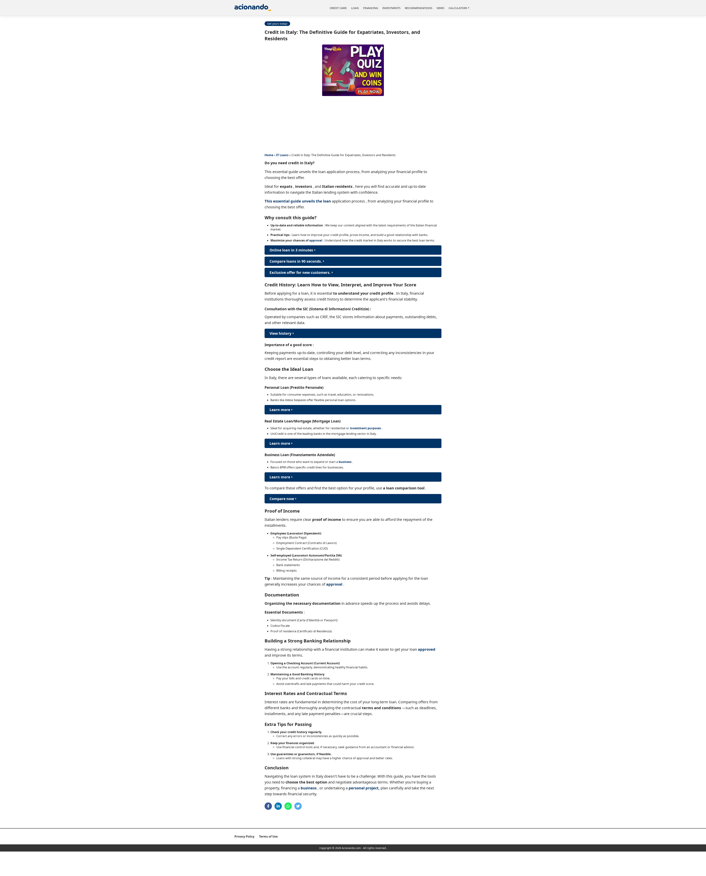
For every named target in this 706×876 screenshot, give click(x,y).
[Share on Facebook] (268, 806)
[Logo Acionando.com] (252, 8)
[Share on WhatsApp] (288, 806)
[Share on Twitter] (298, 806)
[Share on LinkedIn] (278, 806)
